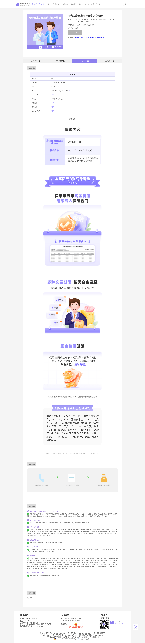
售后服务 (82, 4)
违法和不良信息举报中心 (91, 637)
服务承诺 (65, 4)
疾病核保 (73, 4)
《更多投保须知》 (101, 37)
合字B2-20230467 (98, 635)
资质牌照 (64, 620)
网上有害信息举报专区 (69, 637)
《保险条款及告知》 (78, 37)
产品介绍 (64, 618)
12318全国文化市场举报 (53, 637)
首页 (49, 4)
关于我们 (99, 4)
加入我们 (78, 618)
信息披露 (91, 4)
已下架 (75, 32)
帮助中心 (71, 620)
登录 (126, 4)
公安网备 (80, 637)
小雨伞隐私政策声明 (99, 633)
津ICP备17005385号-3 (69, 635)
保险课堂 (56, 4)
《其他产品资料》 (90, 37)
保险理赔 (71, 618)
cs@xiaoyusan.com (33, 622)
